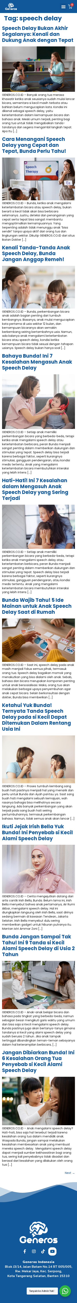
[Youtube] (52, 1251)
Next (70, 1173)
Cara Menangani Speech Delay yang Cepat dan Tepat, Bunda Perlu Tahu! (34, 145)
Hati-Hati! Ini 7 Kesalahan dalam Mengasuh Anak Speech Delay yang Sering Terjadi (35, 489)
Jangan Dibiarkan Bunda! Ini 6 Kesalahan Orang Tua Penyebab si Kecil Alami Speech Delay (38, 1061)
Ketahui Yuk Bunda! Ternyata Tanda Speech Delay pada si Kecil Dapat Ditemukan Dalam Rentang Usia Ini (36, 717)
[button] (63, 6)
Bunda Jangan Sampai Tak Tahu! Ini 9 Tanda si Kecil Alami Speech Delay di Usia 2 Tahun (38, 945)
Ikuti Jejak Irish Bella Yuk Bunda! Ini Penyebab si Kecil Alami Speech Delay (37, 832)
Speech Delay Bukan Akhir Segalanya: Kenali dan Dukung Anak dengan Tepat (37, 34)
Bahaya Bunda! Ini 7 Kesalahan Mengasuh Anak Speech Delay (37, 361)
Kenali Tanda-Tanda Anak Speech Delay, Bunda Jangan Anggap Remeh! (36, 253)
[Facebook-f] (25, 1251)
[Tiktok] (43, 1251)
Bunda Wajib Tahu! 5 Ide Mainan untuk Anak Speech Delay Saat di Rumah (37, 606)
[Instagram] (34, 1251)
